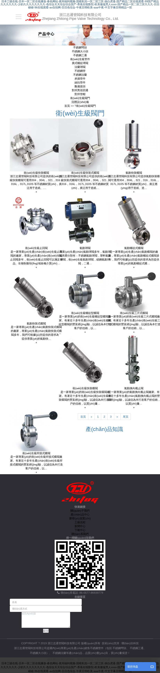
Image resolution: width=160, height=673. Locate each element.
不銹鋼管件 (97, 648)
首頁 (67, 105)
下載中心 (80, 530)
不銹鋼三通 (80, 55)
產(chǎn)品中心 (80, 514)
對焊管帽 (80, 94)
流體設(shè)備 (80, 101)
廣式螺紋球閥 (80, 63)
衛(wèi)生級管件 (80, 59)
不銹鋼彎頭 (80, 47)
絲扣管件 (80, 82)
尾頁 (125, 416)
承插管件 (80, 78)
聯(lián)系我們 (80, 533)
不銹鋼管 (80, 70)
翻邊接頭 (80, 86)
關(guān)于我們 (80, 510)
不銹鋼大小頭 (80, 51)
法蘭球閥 (80, 66)
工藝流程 (80, 522)
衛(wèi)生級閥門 (80, 98)
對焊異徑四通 (80, 90)
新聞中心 (80, 526)
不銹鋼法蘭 (80, 74)
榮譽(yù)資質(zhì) (80, 518)
